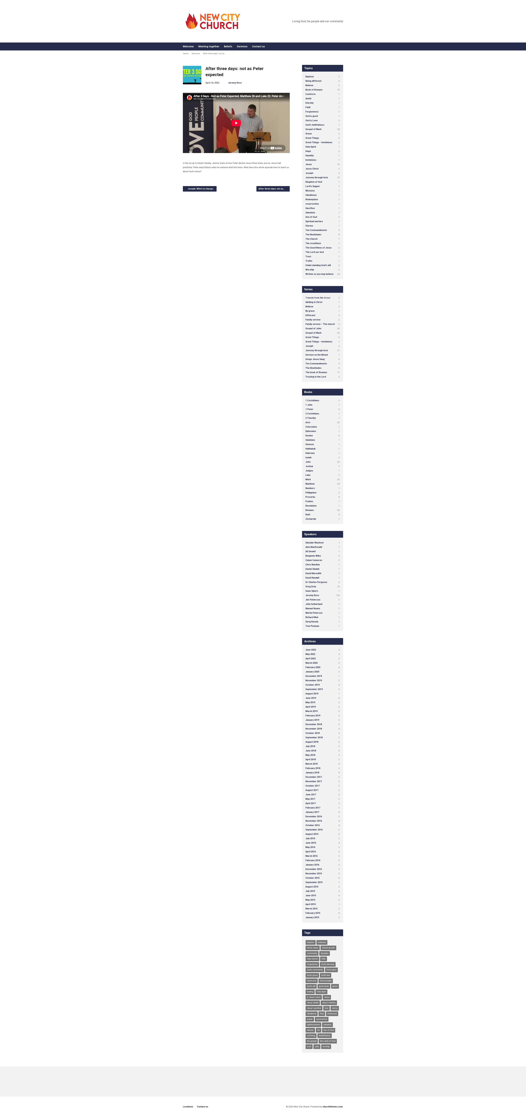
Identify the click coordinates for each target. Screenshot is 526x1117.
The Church (311, 239)
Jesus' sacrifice (314, 1008)
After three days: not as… (214, 53)
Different (310, 315)
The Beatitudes (313, 234)
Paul (322, 1013)
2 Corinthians (312, 413)
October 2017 (312, 785)
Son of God (311, 217)
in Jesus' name (314, 997)
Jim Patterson (312, 599)
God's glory (331, 969)
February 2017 (312, 807)
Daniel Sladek (312, 569)
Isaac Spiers (311, 591)
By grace (310, 311)
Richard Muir (311, 617)
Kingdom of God (313, 182)
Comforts (310, 94)
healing (310, 991)
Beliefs (228, 46)
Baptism (309, 76)
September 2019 (314, 689)
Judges (309, 470)
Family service (313, 319)
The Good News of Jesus (318, 247)
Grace (308, 133)
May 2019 (310, 702)
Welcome (188, 46)
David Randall (312, 577)
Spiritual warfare (314, 221)
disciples (324, 953)
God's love (311, 980)
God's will (311, 986)
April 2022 (310, 658)
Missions (310, 190)
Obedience (311, 195)
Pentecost (332, 1013)
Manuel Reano (312, 608)
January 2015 (312, 917)
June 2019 (310, 698)
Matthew (310, 484)
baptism (310, 942)
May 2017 (310, 799)
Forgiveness (312, 111)
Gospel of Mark (313, 129)
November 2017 (313, 781)
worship (326, 1046)
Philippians (311, 492)
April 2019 (310, 706)
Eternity (309, 103)
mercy (335, 1008)
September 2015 (314, 882)
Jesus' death (312, 1002)
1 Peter (309, 409)
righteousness (313, 1024)
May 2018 (310, 755)
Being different (313, 81)
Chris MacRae (312, 564)
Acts (307, 422)
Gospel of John (313, 328)
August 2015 (311, 886)
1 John (308, 405)
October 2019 (312, 685)
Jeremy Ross (235, 82)
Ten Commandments (316, 230)
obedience (311, 1013)
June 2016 (310, 843)
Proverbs (310, 497)
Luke (308, 475)
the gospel (311, 1041)
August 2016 (311, 834)
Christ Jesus (312, 948)
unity (317, 1046)
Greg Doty (310, 586)
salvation (327, 1024)
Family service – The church (320, 324)
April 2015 (310, 904)
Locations (188, 1106)
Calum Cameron (313, 560)
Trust (308, 256)
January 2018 (312, 772)
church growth (328, 948)
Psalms (309, 501)
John (308, 462)
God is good (311, 116)
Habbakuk (310, 448)
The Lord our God (314, 252)
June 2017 (310, 794)
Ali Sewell (310, 551)
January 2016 (312, 864)
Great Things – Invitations (318, 142)
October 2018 (312, 733)
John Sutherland (313, 604)
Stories (309, 225)
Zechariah (310, 519)
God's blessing (327, 964)
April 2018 (310, 759)
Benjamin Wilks (313, 556)
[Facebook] (342, 46)
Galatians (310, 440)
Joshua (309, 466)
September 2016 (314, 829)
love (326, 1008)
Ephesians (310, 431)
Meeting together (208, 46)
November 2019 (313, 680)
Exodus (309, 435)
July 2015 (310, 891)
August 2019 (311, 693)
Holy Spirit (310, 146)
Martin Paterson (313, 613)
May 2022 (310, 654)
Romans (309, 510)
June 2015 (310, 895)
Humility (309, 155)
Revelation (311, 505)
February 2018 (312, 768)
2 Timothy (310, 418)
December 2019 (313, 676)
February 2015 (312, 913)
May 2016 (310, 847)
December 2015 (313, 869)
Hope (308, 151)
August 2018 (311, 742)
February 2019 (312, 715)
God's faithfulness (314, 125)
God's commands (315, 969)
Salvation (310, 212)
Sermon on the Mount (316, 355)
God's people (325, 980)
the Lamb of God (327, 1041)
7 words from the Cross (317, 297)
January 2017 (312, 812)
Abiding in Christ (313, 302)
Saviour (310, 1030)
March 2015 (311, 908)
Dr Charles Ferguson (316, 582)
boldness (322, 942)
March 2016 (311, 856)
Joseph (309, 173)
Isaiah (308, 457)
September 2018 (314, 737)
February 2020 (312, 667)
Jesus (308, 164)
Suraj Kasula (311, 621)
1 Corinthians (312, 400)
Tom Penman (312, 626)
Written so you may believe (319, 274)
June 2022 (310, 649)
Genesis (309, 444)
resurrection (312, 204)
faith (323, 959)
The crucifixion (313, 243)
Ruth (307, 514)
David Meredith (313, 573)
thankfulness (324, 1035)
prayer (310, 1019)
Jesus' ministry (329, 1002)
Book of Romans (314, 89)
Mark (308, 479)
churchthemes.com (333, 1106)
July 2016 (310, 838)
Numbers (310, 488)
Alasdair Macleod (314, 542)
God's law (325, 975)
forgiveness (312, 964)
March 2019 (311, 711)
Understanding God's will (318, 265)
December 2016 (313, 816)
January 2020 (312, 671)
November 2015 (313, 873)
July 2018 (310, 746)
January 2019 (312, 720)
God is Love (311, 120)
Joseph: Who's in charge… (201, 188)
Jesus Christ (312, 168)
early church (312, 959)
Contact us (258, 46)
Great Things (312, 138)
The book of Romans (316, 372)
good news (324, 986)
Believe (309, 85)
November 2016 (313, 821)
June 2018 (310, 750)
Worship (309, 269)
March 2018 (311, 764)
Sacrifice (310, 208)
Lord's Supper (312, 186)
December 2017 (313, 777)
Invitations (310, 160)
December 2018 (313, 724)
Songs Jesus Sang (315, 359)
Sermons (242, 46)
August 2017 (311, 790)
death (308, 98)
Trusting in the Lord (315, 376)
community (312, 953)
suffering (311, 1035)
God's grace (312, 975)
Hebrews (310, 453)
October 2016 (312, 825)
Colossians (311, 426)
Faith (308, 107)
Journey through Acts (316, 177)
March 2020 (311, 663)
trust (309, 1046)
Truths (308, 261)
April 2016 (310, 851)
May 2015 (310, 900)
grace (335, 986)
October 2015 (312, 878)
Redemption (311, 199)
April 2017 (310, 803)
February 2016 (312, 860)
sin (318, 1030)
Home (185, 53)
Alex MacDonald (313, 547)
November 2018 (313, 728)
